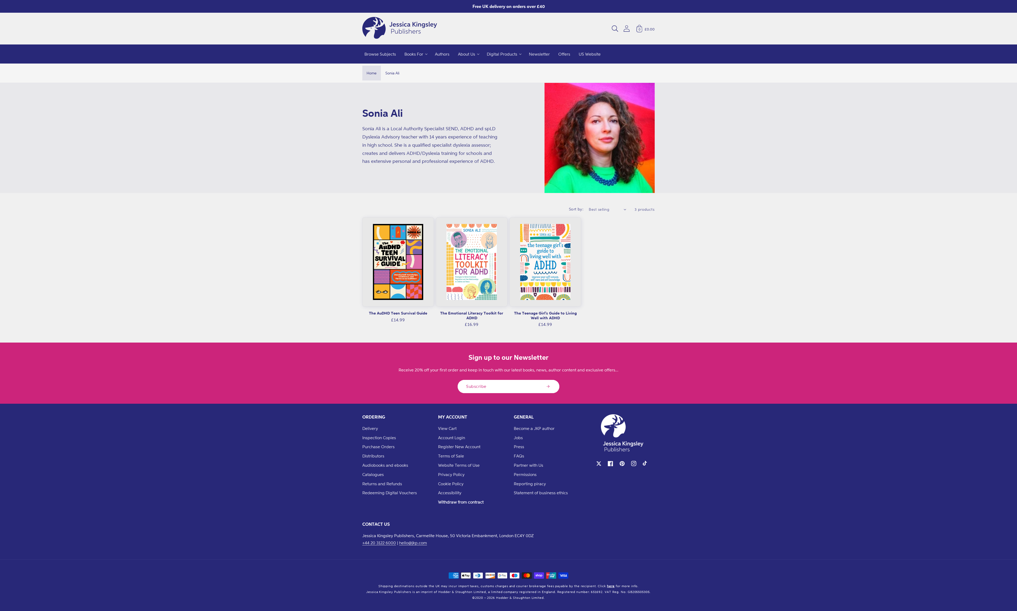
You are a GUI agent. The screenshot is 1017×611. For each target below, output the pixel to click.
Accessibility (449, 492)
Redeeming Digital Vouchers (389, 492)
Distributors (373, 455)
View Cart (447, 428)
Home (372, 73)
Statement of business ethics (541, 492)
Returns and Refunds (382, 483)
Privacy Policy (451, 474)
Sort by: (576, 209)
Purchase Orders (378, 446)
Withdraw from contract (461, 502)
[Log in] (626, 28)
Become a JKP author (534, 428)
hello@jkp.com (413, 542)
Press (519, 446)
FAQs (519, 455)
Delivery (370, 428)
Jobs (518, 437)
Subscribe (476, 386)
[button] (615, 28)
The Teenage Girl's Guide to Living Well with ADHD (545, 315)
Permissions (525, 474)
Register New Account (459, 446)
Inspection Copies (379, 437)
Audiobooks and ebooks (385, 465)
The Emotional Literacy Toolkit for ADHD (471, 315)
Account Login (451, 437)
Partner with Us (528, 465)
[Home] (399, 28)
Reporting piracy (530, 483)
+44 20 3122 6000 (379, 542)
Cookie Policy (450, 483)
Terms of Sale (451, 455)
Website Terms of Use (459, 465)
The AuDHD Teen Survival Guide (398, 313)
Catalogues (373, 474)
